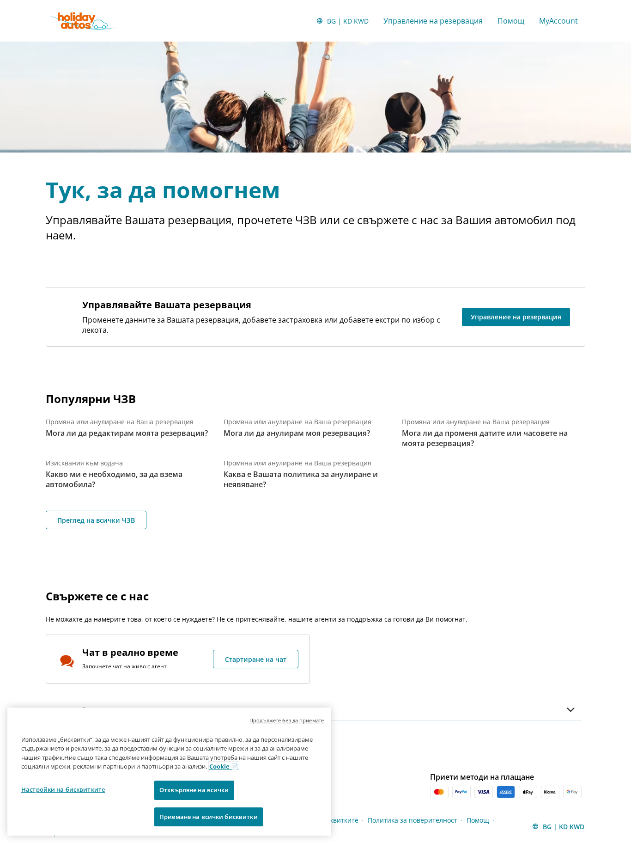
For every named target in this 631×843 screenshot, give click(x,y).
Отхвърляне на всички (194, 790)
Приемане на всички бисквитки (208, 816)
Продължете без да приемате (286, 720)
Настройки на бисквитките (63, 789)
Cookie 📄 (223, 766)
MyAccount (558, 21)
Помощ (511, 21)
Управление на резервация (433, 21)
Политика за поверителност (412, 820)
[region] (169, 772)
